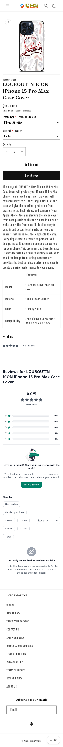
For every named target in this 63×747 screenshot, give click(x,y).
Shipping (6, 111)
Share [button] (10, 336)
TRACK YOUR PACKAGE (17, 621)
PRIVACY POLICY (14, 662)
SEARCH (10, 605)
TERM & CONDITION (16, 654)
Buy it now (31, 175)
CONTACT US (12, 629)
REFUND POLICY (14, 678)
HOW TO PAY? (13, 613)
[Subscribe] (52, 710)
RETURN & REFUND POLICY (19, 646)
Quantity (7, 144)
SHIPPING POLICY (15, 637)
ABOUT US (11, 686)
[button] (7, 6)
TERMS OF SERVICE (15, 670)
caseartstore (36, 741)
